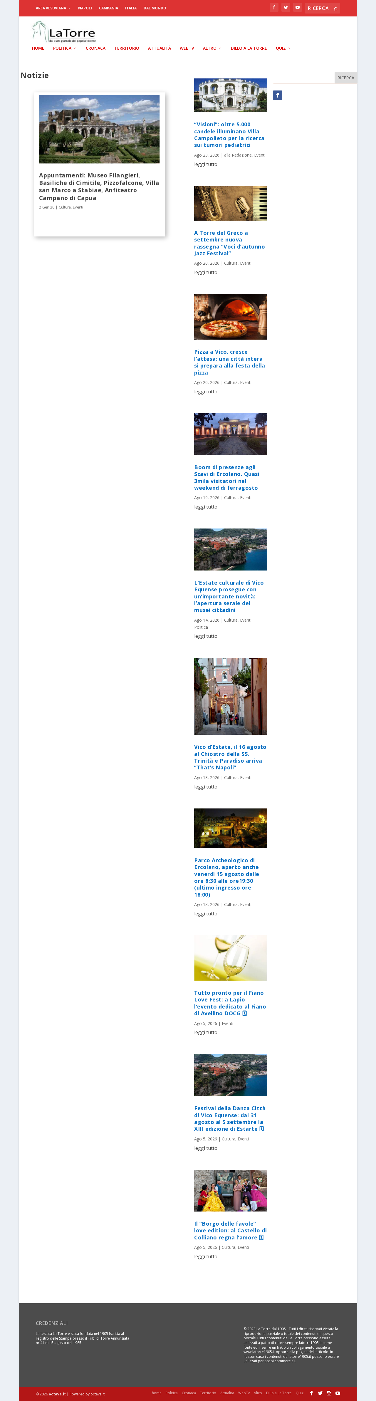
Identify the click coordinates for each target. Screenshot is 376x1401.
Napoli (85, 8)
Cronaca (95, 48)
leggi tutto (205, 164)
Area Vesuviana (51, 8)
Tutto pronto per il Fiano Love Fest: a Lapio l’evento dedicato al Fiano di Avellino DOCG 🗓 (230, 1003)
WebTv (187, 48)
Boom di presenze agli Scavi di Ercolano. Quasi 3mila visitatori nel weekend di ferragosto (226, 477)
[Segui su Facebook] (277, 95)
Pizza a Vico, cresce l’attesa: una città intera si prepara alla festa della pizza (229, 362)
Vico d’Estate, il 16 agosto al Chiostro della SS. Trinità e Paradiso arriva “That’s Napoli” (230, 757)
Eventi (78, 206)
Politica (62, 48)
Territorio (126, 48)
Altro (209, 48)
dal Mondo (155, 8)
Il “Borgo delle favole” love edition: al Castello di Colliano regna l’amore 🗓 (230, 1230)
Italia (131, 8)
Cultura (64, 206)
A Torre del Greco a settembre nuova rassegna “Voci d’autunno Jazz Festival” (229, 243)
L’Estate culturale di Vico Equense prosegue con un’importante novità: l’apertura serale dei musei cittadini (229, 596)
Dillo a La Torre (249, 48)
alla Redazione (238, 155)
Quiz (281, 48)
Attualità (159, 48)
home (38, 48)
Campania (108, 8)
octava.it (57, 1394)
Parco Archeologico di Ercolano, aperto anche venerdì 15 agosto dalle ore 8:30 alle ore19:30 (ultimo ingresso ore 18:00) (226, 877)
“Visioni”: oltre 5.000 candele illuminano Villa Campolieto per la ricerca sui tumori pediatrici (229, 134)
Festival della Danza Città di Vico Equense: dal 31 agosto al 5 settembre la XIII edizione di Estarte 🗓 (230, 1118)
